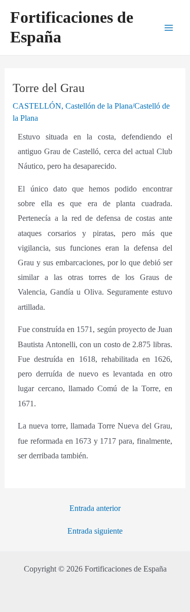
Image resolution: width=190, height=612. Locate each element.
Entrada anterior (95, 508)
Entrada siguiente (95, 531)
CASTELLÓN (37, 106)
